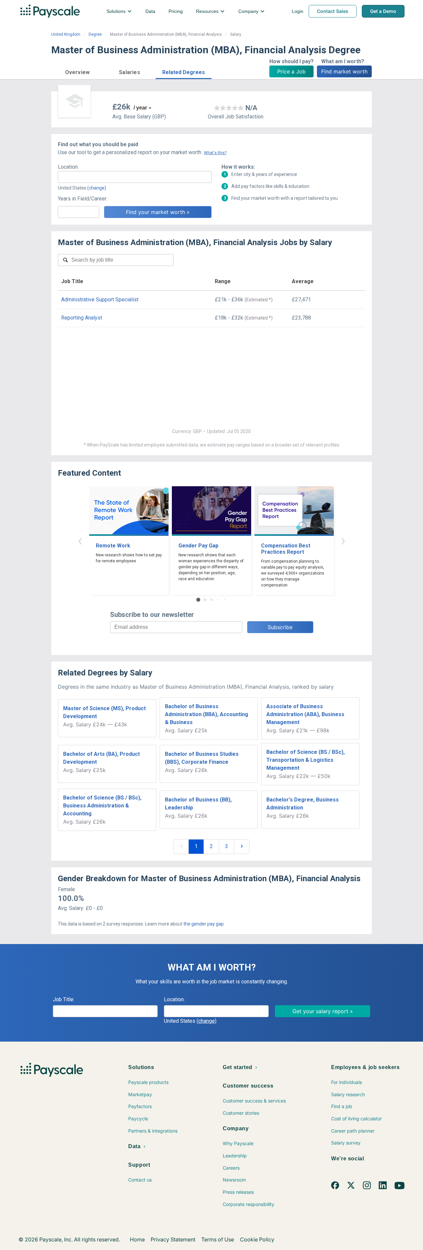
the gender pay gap (203, 924)
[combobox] (135, 177)
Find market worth (344, 71)
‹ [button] (80, 540)
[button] (77, 71)
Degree (95, 34)
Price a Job (291, 71)
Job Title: (63, 999)
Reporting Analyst (81, 318)
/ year (140, 107)
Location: (68, 167)
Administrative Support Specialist (99, 299)
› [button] (343, 540)
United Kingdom (65, 34)
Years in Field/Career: (82, 198)
